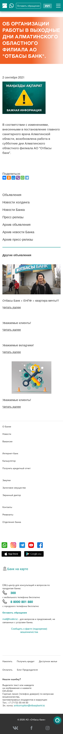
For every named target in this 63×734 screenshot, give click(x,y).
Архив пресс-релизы (17, 239)
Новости (6, 433)
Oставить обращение (28, 5)
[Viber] (18, 178)
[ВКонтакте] (4, 178)
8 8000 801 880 (21, 601)
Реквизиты (7, 514)
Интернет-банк (10, 453)
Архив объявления (16, 224)
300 (13, 592)
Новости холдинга (16, 202)
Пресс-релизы (12, 217)
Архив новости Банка (18, 231)
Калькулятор (9, 460)
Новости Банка (13, 209)
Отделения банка (11, 521)
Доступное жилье (48, 661)
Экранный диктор (11, 495)
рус (47, 5)
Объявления (11, 194)
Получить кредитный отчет (16, 468)
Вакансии (7, 441)
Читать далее (11, 307)
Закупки (6, 480)
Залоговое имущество (14, 487)
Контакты (7, 507)
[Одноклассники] (9, 178)
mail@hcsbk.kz (10, 619)
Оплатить (7, 669)
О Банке (6, 426)
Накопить (7, 661)
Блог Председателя (27, 669)
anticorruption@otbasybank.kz (29, 705)
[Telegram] (27, 178)
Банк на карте (17, 568)
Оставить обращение (14, 612)
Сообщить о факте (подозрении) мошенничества (29, 630)
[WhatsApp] (22, 178)
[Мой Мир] (13, 178)
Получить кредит (25, 661)
